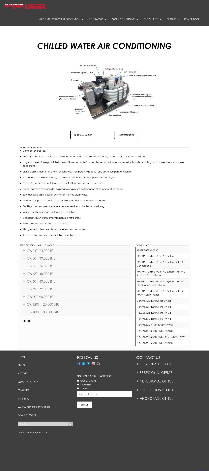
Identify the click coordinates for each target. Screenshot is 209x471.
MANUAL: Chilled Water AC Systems (156, 255)
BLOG (21, 365)
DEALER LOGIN (27, 415)
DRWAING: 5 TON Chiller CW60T (154, 312)
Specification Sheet (147, 249)
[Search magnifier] (70, 424)
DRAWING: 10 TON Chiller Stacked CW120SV (161, 337)
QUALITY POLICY (28, 381)
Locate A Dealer (83, 134)
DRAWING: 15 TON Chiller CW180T (155, 343)
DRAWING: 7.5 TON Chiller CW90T (155, 324)
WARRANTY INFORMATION (34, 406)
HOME (22, 356)
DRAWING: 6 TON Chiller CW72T (154, 318)
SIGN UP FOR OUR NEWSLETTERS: (94, 376)
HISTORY (23, 373)
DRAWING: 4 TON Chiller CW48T (154, 306)
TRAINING (23, 398)
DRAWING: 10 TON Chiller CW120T (155, 330)
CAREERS (23, 390)
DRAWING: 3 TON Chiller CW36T (154, 300)
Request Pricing (126, 134)
